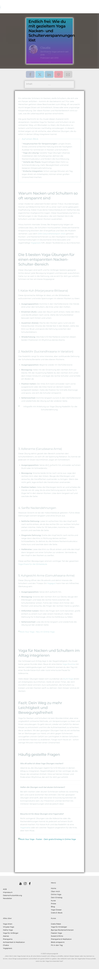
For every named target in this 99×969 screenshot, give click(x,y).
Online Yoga (56, 894)
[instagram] (25, 883)
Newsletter (7, 898)
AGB (5, 889)
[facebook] (30, 883)
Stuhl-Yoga (68, 679)
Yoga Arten (7, 924)
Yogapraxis (36, 243)
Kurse (53, 901)
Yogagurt (51, 583)
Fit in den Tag (57, 945)
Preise (53, 904)
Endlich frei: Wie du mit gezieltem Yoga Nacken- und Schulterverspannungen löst (52, 30)
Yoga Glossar (56, 910)
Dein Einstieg (56, 897)
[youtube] (21, 883)
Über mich (55, 891)
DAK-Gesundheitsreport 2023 (51, 233)
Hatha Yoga (8, 930)
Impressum (7, 892)
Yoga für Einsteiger (59, 927)
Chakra (6, 945)
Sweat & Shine (57, 936)
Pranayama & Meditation (61, 939)
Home (53, 888)
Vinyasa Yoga (8, 927)
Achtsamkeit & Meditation (14, 942)
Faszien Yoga (56, 933)
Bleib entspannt (57, 942)
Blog (53, 907)
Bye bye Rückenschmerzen (62, 930)
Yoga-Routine (68, 664)
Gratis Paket (56, 924)
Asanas (6, 936)
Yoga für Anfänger (10, 933)
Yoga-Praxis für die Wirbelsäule (32, 564)
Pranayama (7, 939)
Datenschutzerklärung (12, 895)
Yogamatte (25, 827)
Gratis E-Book (56, 913)
